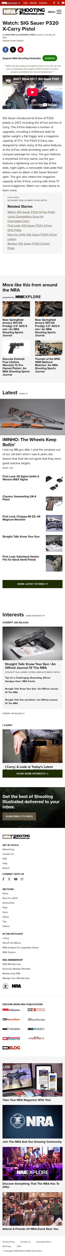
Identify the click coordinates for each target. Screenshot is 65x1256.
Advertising (8, 849)
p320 (21, 200)
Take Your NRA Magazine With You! (26, 1100)
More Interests (34, 615)
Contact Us (8, 854)
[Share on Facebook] (5, 48)
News (5, 468)
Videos (6, 40)
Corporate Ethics (43, 1241)
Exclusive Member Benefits (16, 968)
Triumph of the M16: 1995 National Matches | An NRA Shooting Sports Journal (47, 365)
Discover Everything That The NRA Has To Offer (30, 1185)
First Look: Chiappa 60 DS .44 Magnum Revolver (21, 518)
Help (4, 863)
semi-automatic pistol (48, 672)
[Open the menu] (59, 11)
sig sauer (13, 200)
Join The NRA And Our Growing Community (32, 1142)
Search (6, 868)
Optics (5, 916)
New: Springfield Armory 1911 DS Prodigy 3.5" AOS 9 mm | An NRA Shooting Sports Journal (14, 327)
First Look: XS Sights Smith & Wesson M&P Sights (20, 478)
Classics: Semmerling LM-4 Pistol (19, 498)
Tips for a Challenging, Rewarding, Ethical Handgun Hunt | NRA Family (27, 679)
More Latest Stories (40, 584)
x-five (37, 200)
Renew (33, 3)
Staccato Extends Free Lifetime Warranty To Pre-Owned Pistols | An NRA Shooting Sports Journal (16, 366)
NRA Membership (11, 964)
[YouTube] (63, 3)
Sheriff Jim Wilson (15, 622)
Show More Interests (39, 773)
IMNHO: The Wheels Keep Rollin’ (29, 442)
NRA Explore (9, 952)
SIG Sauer (9, 118)
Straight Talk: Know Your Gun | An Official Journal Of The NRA (30, 666)
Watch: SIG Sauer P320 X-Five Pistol (31, 212)
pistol (44, 200)
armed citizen (28, 672)
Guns (13, 40)
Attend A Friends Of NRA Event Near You (30, 1229)
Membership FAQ (11, 973)
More (22, 393)
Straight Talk (12, 672)
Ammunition (8, 902)
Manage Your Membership (16, 978)
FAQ (4, 858)
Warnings (6, 1246)
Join (25, 3)
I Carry (7, 725)
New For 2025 (10, 898)
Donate (43, 3)
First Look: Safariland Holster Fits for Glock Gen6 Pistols (20, 558)
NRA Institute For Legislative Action (20, 947)
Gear (5, 907)
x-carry (28, 200)
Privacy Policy (8, 1241)
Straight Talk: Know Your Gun (21, 537)
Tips (11, 468)
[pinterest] (20, 48)
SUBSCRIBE (19, 816)
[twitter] (13, 48)
